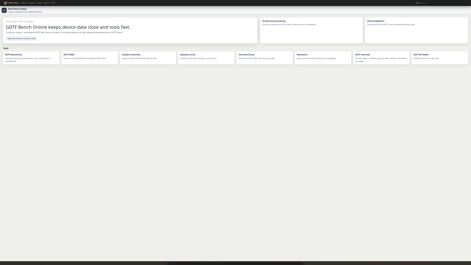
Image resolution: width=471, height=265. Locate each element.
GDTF (46, 3)
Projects (31, 3)
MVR (53, 3)
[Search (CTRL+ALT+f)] (417, 3)
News (23, 3)
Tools (39, 3)
